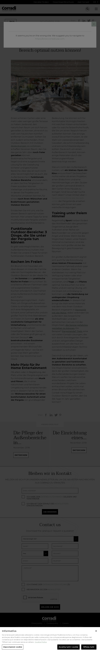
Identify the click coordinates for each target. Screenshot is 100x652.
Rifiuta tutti (88, 647)
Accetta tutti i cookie (68, 647)
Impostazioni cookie (12, 647)
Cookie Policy (41, 642)
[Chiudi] (96, 631)
